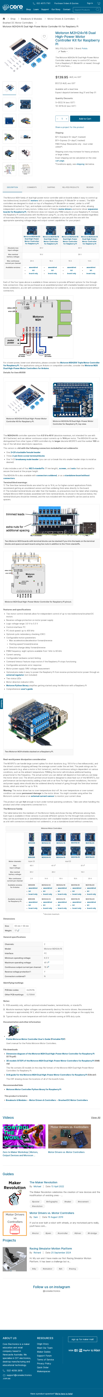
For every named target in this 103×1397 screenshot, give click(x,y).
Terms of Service (45, 1359)
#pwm (48, 1233)
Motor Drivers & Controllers (61, 18)
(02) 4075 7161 (43, 3)
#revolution (37, 1206)
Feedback (2, 704)
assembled (33, 267)
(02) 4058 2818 (14, 1370)
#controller (63, 1233)
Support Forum (44, 1355)
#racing (72, 1269)
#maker (68, 1201)
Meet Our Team (45, 1347)
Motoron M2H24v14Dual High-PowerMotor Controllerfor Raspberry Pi (89, 240)
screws (62, 468)
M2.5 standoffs (36, 468)
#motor (35, 1233)
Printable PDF (58, 1039)
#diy (34, 1269)
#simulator (47, 1269)
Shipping (51, 187)
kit (33, 270)
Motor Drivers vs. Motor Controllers (66, 1152)
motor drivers (65, 209)
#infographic (52, 1201)
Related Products (70, 187)
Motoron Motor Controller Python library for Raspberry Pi (33, 1089)
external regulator (15, 675)
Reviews (90, 187)
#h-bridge (92, 1233)
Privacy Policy (44, 1363)
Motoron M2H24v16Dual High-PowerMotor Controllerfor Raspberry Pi (70, 240)
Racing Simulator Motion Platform (51, 1248)
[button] (9, 88)
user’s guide (27, 689)
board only (33, 273)
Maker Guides (44, 1351)
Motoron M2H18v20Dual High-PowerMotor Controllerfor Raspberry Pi (32, 240)
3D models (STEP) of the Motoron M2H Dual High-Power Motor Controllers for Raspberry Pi (50, 1061)
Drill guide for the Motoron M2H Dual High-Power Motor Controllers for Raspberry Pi (46, 1075)
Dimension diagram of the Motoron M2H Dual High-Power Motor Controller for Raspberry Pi (50, 1054)
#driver (78, 1233)
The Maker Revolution (43, 1182)
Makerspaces (43, 1371)
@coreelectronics (51, 1291)
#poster (35, 1201)
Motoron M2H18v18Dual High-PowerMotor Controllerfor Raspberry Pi (51, 240)
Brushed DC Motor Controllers (18, 22)
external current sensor (42, 796)
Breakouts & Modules (31, 18)
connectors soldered (46, 475)
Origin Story (43, 1344)
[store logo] (13, 7)
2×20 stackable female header (26, 452)
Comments (32, 187)
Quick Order (43, 1367)
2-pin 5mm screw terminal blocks (28, 456)
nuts (73, 468)
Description (12, 187)
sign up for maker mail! (83, 1339)
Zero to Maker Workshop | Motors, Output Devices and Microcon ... (20, 1154)
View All (95, 1117)
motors (34, 200)
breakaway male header (27, 459)
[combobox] (86, 9)
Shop (13, 18)
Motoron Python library (17, 685)
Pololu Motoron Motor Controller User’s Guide (28, 1039)
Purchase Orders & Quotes (66, 3)
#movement (83, 1201)
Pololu (84, 48)
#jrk (60, 1269)
